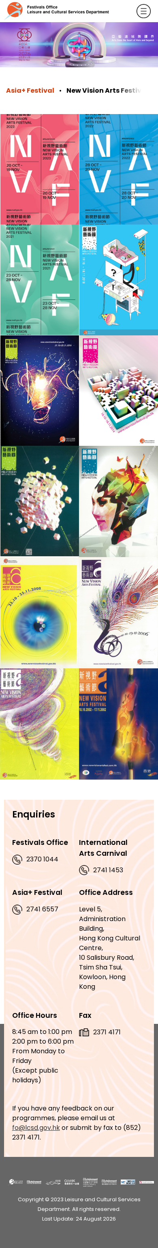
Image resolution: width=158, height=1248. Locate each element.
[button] (144, 11)
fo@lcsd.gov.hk (36, 1127)
